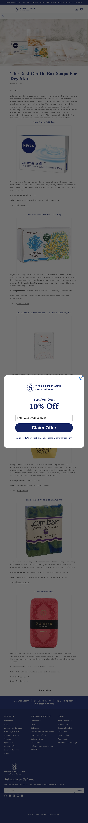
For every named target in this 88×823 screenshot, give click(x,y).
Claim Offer (44, 427)
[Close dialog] (81, 378)
